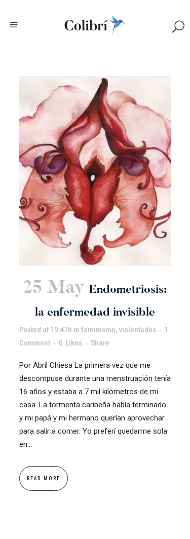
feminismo (98, 329)
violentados (137, 329)
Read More (43, 478)
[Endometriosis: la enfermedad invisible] (95, 171)
